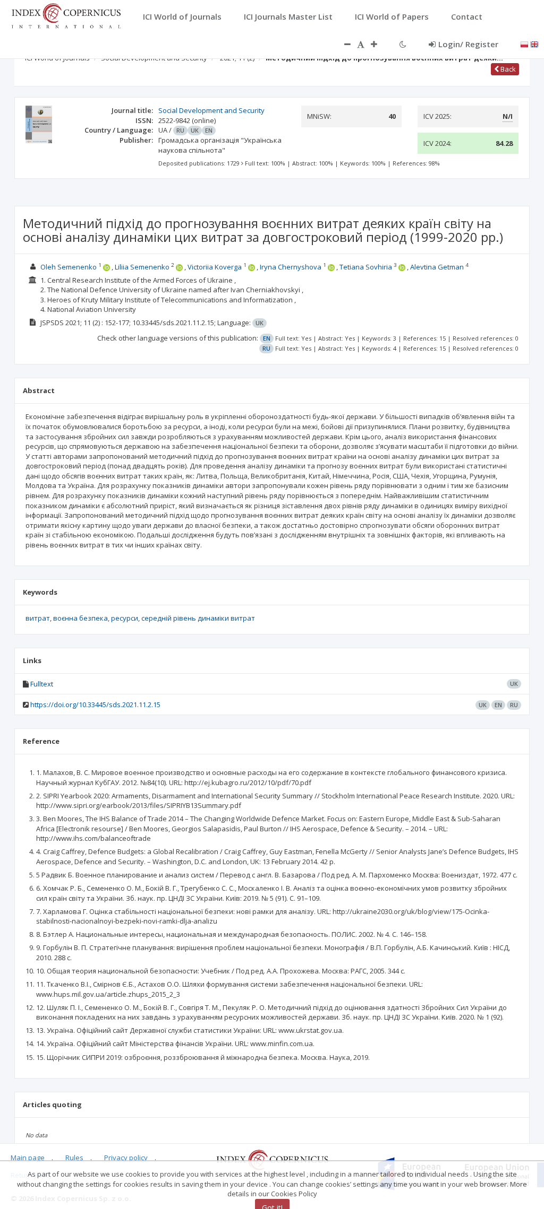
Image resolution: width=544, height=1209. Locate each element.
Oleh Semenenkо (69, 267)
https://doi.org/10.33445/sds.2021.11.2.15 (95, 704)
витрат (38, 618)
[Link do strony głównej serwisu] (66, 15)
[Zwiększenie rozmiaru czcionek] (379, 44)
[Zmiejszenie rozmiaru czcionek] (342, 44)
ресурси (124, 618)
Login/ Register (468, 44)
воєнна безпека (80, 618)
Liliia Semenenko (143, 267)
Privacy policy (126, 1157)
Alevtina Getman (437, 267)
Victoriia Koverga (215, 267)
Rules (74, 1157)
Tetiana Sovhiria (366, 267)
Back (507, 69)
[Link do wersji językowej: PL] (524, 43)
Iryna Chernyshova (291, 267)
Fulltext (41, 684)
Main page (28, 1157)
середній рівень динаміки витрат (198, 618)
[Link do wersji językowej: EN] (534, 43)
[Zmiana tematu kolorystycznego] (403, 44)
